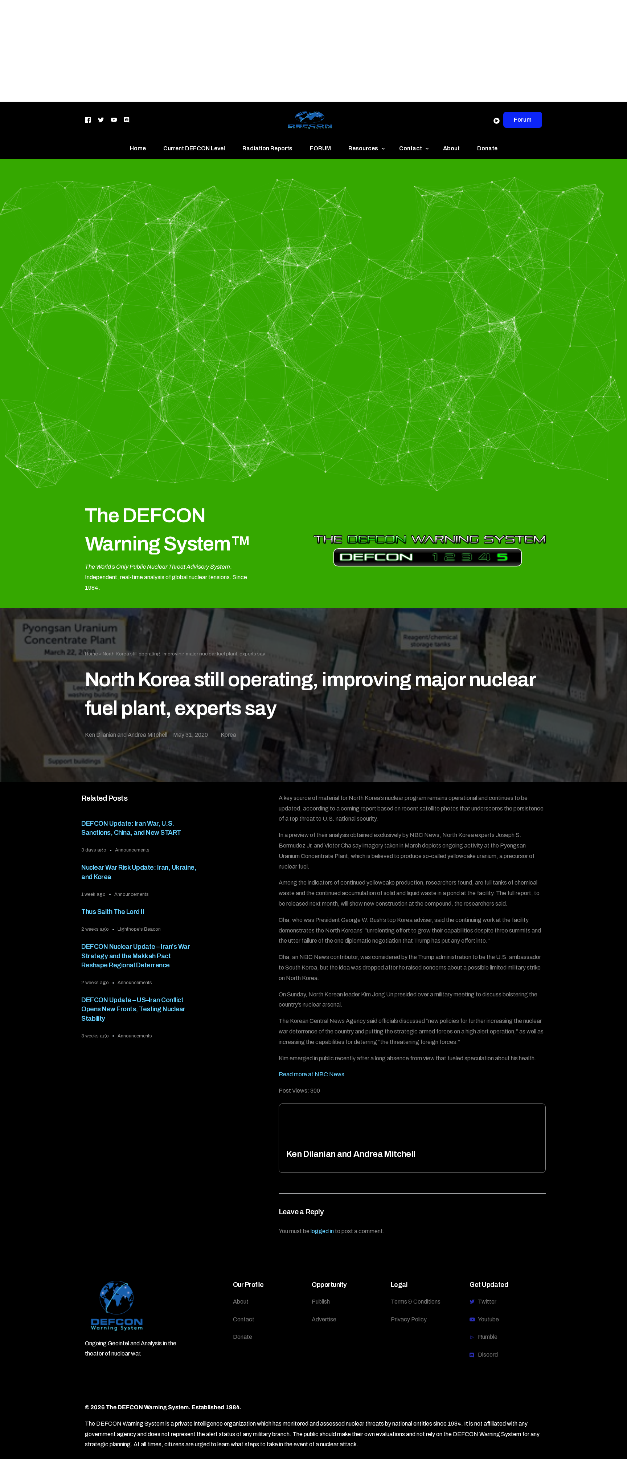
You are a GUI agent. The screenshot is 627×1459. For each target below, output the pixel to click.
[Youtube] (113, 119)
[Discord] (126, 119)
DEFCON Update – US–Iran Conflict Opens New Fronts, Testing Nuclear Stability (133, 1009)
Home (91, 654)
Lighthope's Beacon (139, 929)
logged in (322, 1231)
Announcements (132, 850)
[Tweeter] (100, 119)
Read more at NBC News (311, 1074)
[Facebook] (87, 119)
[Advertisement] (217, 51)
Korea (228, 735)
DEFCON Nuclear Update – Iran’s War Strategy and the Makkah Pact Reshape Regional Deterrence (135, 955)
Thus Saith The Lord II (112, 911)
